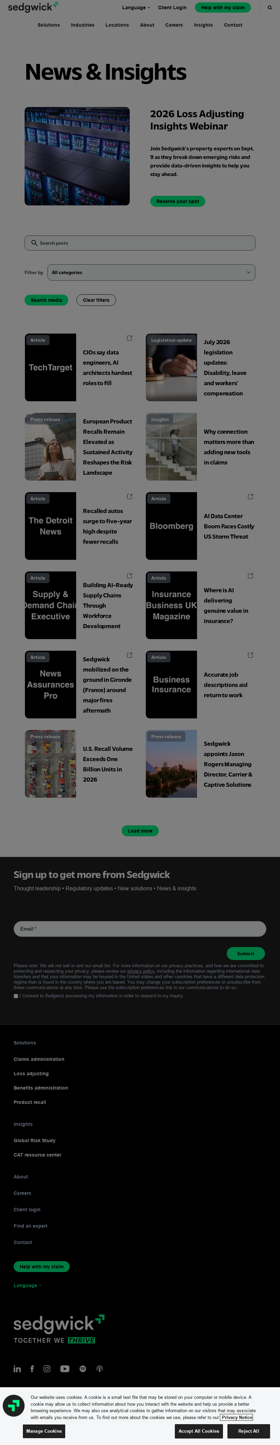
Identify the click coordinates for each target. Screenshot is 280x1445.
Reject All (248, 1431)
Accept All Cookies (199, 1431)
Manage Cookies (44, 1431)
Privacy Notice (236, 1417)
